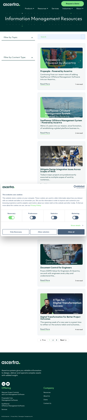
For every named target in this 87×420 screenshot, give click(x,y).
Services (55, 9)
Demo (46, 399)
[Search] (83, 36)
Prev (44, 340)
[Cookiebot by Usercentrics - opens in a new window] (75, 187)
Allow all (71, 232)
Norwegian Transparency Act (25, 416)
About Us (47, 396)
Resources (47, 392)
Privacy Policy (14, 416)
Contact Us (47, 403)
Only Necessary (16, 232)
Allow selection (43, 232)
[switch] (33, 217)
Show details (75, 225)
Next (62, 340)
